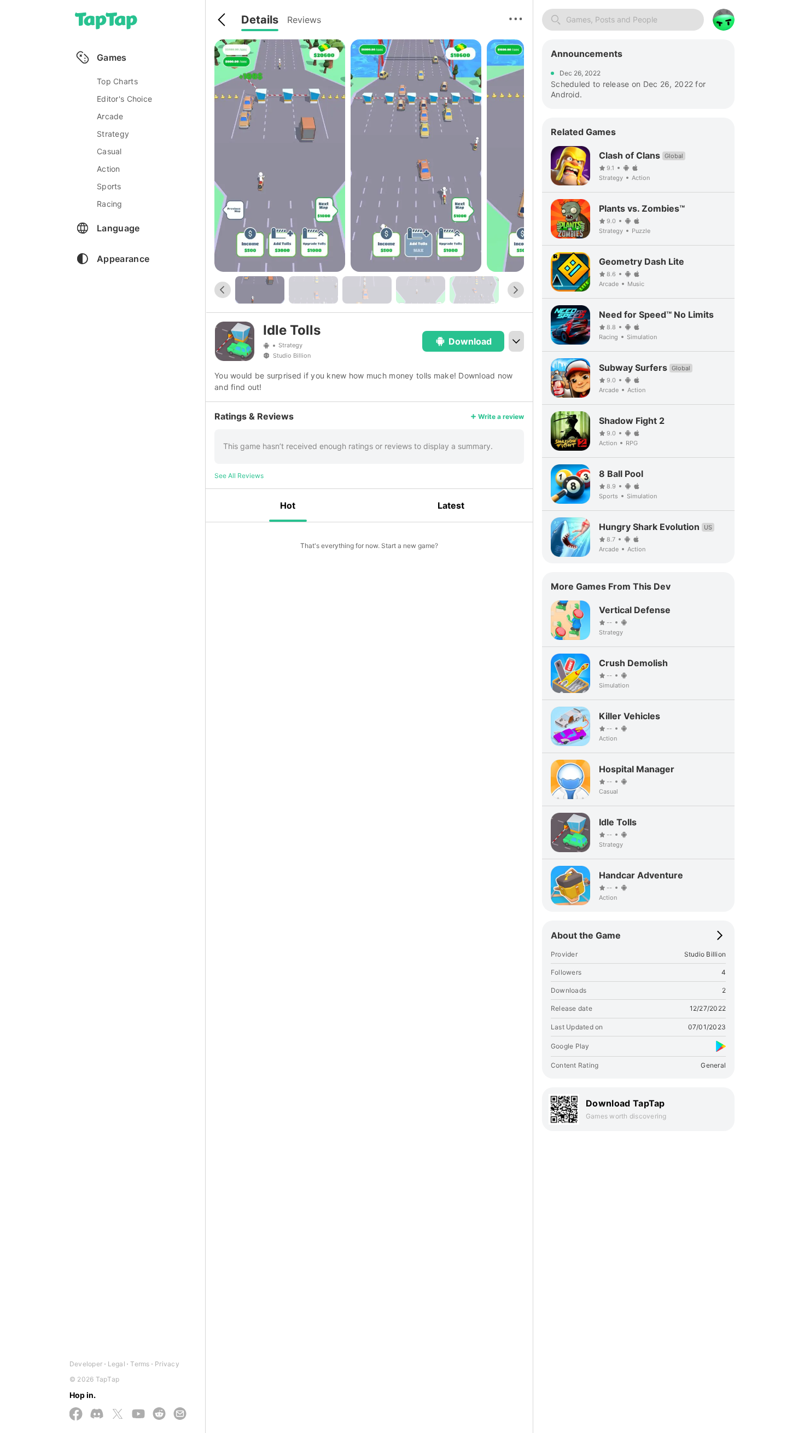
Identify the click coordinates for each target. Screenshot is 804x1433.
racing (110, 203)
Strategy (290, 345)
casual (109, 151)
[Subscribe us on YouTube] (138, 1414)
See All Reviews (239, 475)
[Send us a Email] (180, 1414)
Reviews (304, 19)
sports (109, 186)
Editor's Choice (124, 98)
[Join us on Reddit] (159, 1414)
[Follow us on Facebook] (76, 1414)
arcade (110, 116)
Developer (85, 1364)
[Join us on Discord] (96, 1414)
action (108, 168)
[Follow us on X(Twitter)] (117, 1414)
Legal (116, 1364)
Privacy (167, 1364)
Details (259, 19)
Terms (139, 1364)
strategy (113, 133)
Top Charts (117, 81)
